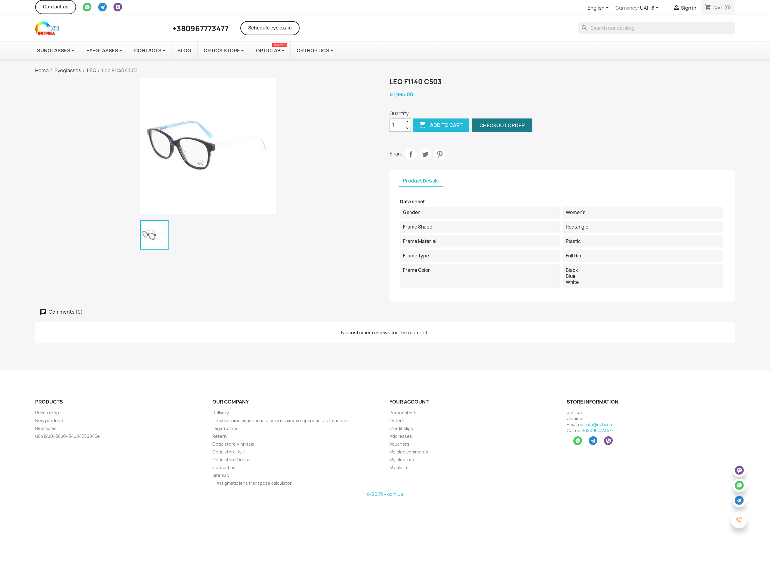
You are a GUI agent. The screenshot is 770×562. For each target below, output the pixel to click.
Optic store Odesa (231, 459)
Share (411, 154)
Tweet (425, 154)
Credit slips (401, 428)
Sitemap (220, 475)
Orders (397, 420)
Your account (409, 401)
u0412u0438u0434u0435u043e (67, 436)
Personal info (403, 413)
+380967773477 (597, 430)
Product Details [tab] (421, 181)
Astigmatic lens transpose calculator (254, 483)
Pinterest (440, 154)
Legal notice (224, 428)
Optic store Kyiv (228, 452)
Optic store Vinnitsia (233, 444)
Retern (219, 436)
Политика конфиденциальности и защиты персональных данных (280, 420)
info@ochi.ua (598, 424)
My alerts (399, 467)
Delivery (220, 413)
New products (49, 420)
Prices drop (47, 413)
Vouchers (399, 444)
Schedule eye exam (270, 28)
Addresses (401, 436)
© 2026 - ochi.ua (385, 494)
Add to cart (441, 124)
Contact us (55, 7)
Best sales (46, 428)
